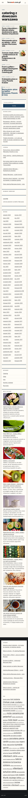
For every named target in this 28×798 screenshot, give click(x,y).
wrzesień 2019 (18, 263)
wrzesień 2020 (19, 230)
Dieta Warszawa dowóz (11, 706)
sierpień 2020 (18, 233)
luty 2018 (17, 315)
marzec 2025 (6, 263)
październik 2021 (7, 351)
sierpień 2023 (7, 309)
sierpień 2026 (7, 215)
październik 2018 (19, 291)
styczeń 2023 (7, 327)
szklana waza (20, 750)
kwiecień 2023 (7, 321)
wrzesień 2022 (7, 330)
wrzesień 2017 (18, 330)
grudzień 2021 (7, 348)
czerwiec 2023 (7, 315)
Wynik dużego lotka (12, 777)
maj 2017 (17, 342)
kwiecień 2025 (7, 260)
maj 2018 (17, 306)
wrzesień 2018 (18, 294)
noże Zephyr (21, 720)
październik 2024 (8, 278)
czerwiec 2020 (19, 239)
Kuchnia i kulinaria (6, 26)
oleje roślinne (6, 724)
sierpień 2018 (18, 297)
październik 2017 (19, 327)
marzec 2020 (18, 248)
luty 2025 (5, 266)
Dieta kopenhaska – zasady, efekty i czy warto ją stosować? (13, 560)
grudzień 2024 (7, 272)
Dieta (4, 376)
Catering (3, 64)
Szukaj (14, 105)
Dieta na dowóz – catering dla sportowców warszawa (11, 688)
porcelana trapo (14, 742)
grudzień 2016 (18, 357)
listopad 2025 (7, 239)
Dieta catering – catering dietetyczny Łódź (13, 156)
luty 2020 (17, 251)
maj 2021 (5, 357)
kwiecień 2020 (19, 245)
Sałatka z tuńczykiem (9, 460)
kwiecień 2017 (18, 345)
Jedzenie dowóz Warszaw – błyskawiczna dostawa (10, 169)
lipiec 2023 (6, 312)
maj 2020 (17, 242)
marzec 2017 (18, 348)
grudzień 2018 (18, 285)
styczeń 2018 (18, 318)
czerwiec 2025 (7, 254)
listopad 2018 (18, 288)
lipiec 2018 (17, 300)
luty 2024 (5, 297)
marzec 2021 (18, 215)
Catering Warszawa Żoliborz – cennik (13, 670)
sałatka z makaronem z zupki (14, 748)
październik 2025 (8, 242)
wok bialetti (20, 775)
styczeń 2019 (18, 281)
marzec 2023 (6, 324)
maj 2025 (5, 257)
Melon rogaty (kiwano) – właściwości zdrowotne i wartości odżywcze (13, 485)
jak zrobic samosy (13, 708)
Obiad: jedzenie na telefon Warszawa (13, 666)
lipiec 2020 (18, 236)
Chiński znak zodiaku (12, 702)
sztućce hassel (7, 753)
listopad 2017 (18, 324)
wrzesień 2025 (7, 245)
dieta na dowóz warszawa (10, 704)
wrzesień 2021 (7, 354)
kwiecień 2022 (7, 342)
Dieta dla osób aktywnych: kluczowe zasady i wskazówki (13, 587)
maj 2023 (5, 318)
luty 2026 (5, 230)
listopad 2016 (18, 360)
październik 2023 (8, 306)
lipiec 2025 (6, 251)
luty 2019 (17, 278)
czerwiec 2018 (18, 303)
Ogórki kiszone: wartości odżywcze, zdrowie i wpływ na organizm (13, 407)
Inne (4, 379)
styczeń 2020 (18, 254)
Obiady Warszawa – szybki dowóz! (12, 174)
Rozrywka (6, 385)
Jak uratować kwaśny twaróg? (11, 509)
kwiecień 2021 (7, 360)
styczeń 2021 (18, 221)
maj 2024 (5, 291)
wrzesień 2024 (7, 281)
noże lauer (13, 720)
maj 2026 (5, 221)
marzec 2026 (6, 227)
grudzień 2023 (7, 300)
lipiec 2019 (17, 269)
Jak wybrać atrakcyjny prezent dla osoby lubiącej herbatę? (12, 614)
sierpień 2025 (7, 248)
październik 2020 (19, 227)
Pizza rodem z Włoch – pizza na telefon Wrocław (14, 655)
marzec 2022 (6, 345)
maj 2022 (5, 339)
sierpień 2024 (7, 285)
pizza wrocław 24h (16, 730)
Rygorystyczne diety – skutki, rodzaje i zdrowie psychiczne (13, 533)
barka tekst (6, 699)
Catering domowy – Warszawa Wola (13, 678)
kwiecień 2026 (7, 224)
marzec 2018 (18, 312)
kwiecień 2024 (7, 294)
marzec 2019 (18, 275)
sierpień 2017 (18, 333)
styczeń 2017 (18, 354)
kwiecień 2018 (18, 309)
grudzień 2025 (7, 236)
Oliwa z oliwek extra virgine (17, 724)
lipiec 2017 (17, 336)
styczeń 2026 (7, 233)
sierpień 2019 (18, 266)
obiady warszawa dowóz (9, 722)
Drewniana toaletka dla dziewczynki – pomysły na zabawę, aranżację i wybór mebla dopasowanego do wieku (13, 116)
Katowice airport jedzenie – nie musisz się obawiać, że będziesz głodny (13, 179)
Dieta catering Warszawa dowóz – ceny (14, 184)
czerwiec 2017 (18, 339)
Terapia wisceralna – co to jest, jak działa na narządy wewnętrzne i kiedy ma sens (13, 139)
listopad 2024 (7, 275)
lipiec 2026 (6, 218)
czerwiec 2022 (7, 336)
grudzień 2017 (18, 321)
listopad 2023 (7, 303)
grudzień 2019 (18, 257)
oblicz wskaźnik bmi (20, 722)
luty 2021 (17, 218)
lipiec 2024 (6, 288)
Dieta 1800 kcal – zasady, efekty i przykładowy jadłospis (12, 434)
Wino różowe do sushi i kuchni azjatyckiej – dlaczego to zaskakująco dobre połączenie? (13, 133)
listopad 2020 (18, 224)
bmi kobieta (15, 699)
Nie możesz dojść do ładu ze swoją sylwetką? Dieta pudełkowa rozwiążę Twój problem (13, 163)
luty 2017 (17, 351)
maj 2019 (17, 272)
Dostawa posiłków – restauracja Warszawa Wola (11, 661)
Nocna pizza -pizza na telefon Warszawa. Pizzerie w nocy (11, 150)
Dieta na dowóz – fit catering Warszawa (14, 651)
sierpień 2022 (7, 333)
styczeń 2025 (7, 269)
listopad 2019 (18, 260)
